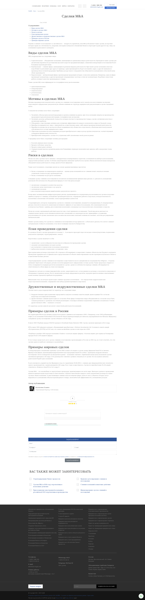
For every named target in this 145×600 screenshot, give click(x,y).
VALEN (30, 11)
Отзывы (90, 549)
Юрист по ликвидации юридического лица (101, 526)
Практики (45, 6)
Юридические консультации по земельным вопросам (71, 529)
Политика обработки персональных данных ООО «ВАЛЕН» (44, 595)
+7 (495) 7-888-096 (96, 5)
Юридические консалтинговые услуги (70, 526)
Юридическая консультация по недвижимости (68, 522)
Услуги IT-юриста (63, 516)
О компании (36, 6)
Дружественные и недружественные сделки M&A (47, 36)
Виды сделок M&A (37, 28)
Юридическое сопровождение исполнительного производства (98, 510)
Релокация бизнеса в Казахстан (38, 543)
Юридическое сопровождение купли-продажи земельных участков (100, 514)
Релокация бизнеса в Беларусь (37, 540)
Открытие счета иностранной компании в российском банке (41, 529)
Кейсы (64, 6)
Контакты (71, 6)
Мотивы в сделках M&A (39, 30)
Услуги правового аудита (66, 513)
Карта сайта (90, 595)
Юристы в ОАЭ (92, 531)
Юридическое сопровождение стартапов (101, 520)
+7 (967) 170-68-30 (33, 561)
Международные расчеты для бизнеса (40, 520)
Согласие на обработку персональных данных (73, 595)
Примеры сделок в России (40, 38)
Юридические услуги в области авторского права (71, 533)
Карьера (90, 544)
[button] (106, 4)
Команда (53, 6)
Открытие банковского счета (37, 526)
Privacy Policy (59, 598)
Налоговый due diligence (35, 523)
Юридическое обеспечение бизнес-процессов (69, 543)
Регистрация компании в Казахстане (39, 535)
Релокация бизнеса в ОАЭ (36, 545)
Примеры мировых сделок (40, 40)
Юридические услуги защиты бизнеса (70, 537)
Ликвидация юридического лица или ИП (41, 518)
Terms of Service (69, 598)
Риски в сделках (36, 32)
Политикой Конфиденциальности (85, 456)
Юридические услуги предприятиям (69, 539)
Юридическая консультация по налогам (70, 519)
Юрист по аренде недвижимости (98, 523)
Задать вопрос (72, 460)
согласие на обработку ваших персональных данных (56, 456)
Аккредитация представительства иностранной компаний (38, 514)
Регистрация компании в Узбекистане (40, 538)
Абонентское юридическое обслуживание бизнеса (41, 510)
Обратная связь (110, 7)
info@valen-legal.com (96, 7)
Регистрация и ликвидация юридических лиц (42, 532)
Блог (59, 6)
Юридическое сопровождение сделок (100, 518)
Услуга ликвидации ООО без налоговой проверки (70, 510)
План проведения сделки (39, 34)
